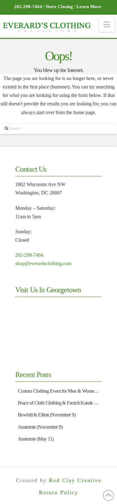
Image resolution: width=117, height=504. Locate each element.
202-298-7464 (29, 255)
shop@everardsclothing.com (43, 263)
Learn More (88, 6)
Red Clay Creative (75, 480)
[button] (107, 24)
